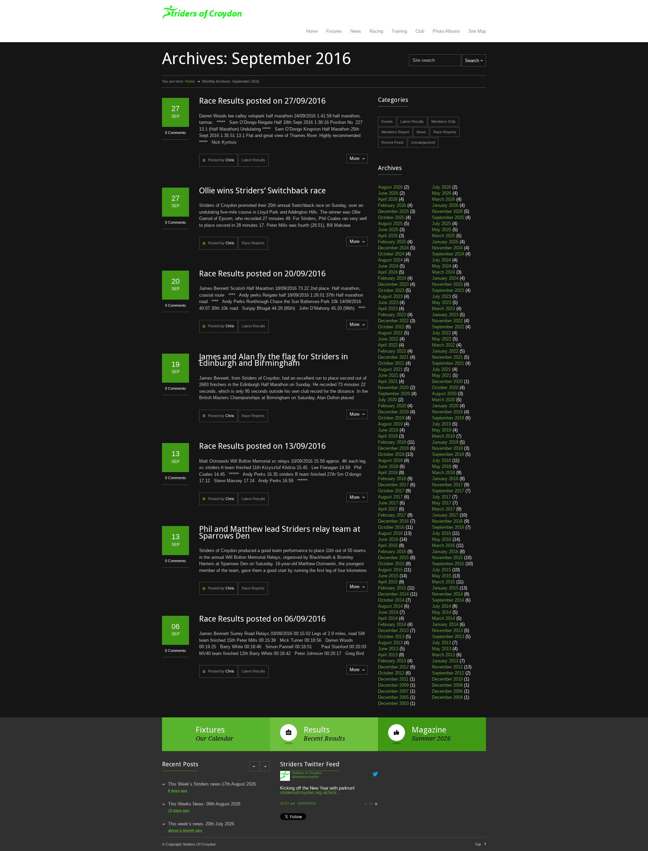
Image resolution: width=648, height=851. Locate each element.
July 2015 (441, 569)
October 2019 (391, 417)
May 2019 (441, 430)
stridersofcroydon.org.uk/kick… (310, 770)
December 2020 (447, 381)
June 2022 (388, 338)
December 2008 (447, 685)
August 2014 (390, 606)
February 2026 (392, 205)
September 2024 (448, 253)
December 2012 (393, 666)
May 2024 (441, 266)
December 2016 (393, 521)
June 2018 (388, 466)
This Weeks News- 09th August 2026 (204, 803)
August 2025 (390, 223)
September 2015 (448, 563)
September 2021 (448, 363)
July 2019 (441, 424)
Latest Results (253, 160)
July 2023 (441, 296)
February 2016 (392, 551)
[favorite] (376, 782)
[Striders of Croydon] (285, 799)
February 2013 (392, 660)
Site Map (477, 31)
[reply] (365, 782)
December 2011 (393, 679)
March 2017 (443, 509)
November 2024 (447, 247)
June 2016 (388, 539)
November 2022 (447, 320)
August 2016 (390, 533)
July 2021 (441, 369)
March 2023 (443, 308)
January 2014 (445, 624)
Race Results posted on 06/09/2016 (262, 619)
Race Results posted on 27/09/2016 (262, 101)
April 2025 (388, 235)
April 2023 (388, 308)
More (354, 158)
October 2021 (391, 363)
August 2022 (390, 332)
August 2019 (390, 424)
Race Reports (253, 243)
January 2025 (445, 241)
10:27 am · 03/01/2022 (298, 782)
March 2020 (443, 399)
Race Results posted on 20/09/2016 (262, 273)
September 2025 (448, 217)
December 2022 (393, 320)
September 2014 (448, 600)
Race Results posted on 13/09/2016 (262, 446)
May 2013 (441, 648)
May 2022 (441, 338)
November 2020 (393, 387)
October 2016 (391, 527)
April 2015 (388, 581)
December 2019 (393, 411)
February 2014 (392, 624)
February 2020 (392, 405)
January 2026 (445, 205)
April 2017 (388, 509)
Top (478, 844)
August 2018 (390, 460)
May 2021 (441, 375)
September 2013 (448, 636)
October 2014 (391, 600)
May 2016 (441, 539)
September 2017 (448, 490)
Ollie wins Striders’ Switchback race (262, 190)
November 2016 (447, 521)
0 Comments (175, 133)
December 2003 (393, 703)
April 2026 (388, 199)
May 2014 (441, 612)
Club (419, 31)
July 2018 (441, 460)
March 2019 (443, 436)
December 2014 (393, 594)
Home (312, 31)
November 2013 (447, 630)
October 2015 (391, 563)
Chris (229, 160)
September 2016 (448, 527)
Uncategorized (423, 142)
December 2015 (393, 557)
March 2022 (443, 345)
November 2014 (447, 594)
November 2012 (447, 666)
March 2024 (443, 272)
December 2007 (393, 691)
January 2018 (445, 478)
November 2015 (447, 557)
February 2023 (392, 314)
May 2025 (441, 229)
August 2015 (390, 569)
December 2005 (393, 697)
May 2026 (441, 193)
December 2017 (393, 484)
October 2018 (391, 454)
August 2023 (390, 296)
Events (387, 121)
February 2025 (392, 241)
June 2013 (388, 648)
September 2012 (448, 673)
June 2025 (388, 229)
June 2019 (388, 430)
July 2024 (441, 260)
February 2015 (392, 588)
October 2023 (391, 290)
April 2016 (388, 545)
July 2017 (441, 496)
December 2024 (393, 247)
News (355, 31)
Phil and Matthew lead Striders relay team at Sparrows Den (279, 532)
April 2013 (388, 654)
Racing (376, 31)
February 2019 (392, 442)
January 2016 (445, 551)
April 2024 (388, 272)
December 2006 (447, 691)
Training (399, 31)
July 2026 (441, 187)
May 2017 (441, 502)
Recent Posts (392, 142)
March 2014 (443, 618)
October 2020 (445, 387)
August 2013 (390, 642)
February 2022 (392, 351)
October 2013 (391, 636)
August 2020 (444, 393)
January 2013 (445, 660)
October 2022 (391, 326)
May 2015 (441, 575)
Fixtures (334, 31)
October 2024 (391, 253)
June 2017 (388, 502)
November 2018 (447, 448)
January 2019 (445, 442)
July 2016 (441, 533)
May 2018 (441, 466)
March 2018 (443, 472)
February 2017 (392, 515)
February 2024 (392, 278)
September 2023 (448, 290)
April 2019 (388, 436)
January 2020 (445, 405)
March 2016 (443, 545)
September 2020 (394, 393)
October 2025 (391, 217)
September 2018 (448, 454)
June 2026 (388, 193)
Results (317, 730)
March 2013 (443, 654)
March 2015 (443, 581)
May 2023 (441, 302)
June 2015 (388, 575)
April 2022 (388, 345)
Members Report (395, 132)
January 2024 (445, 278)
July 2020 (387, 399)
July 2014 (441, 606)
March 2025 (443, 235)
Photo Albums (446, 31)
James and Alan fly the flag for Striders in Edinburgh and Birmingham (273, 360)
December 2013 (393, 630)
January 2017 (445, 515)
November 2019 (447, 411)
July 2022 (441, 332)
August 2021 (390, 369)
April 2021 (388, 381)
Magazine (429, 730)
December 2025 (393, 211)
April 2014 (388, 618)
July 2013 (441, 642)
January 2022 (445, 351)
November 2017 (447, 484)
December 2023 (393, 284)
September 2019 (448, 417)
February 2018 (392, 478)
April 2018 (388, 472)
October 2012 (391, 673)
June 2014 (388, 612)
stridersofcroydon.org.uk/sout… (342, 812)
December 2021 (393, 357)
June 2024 (388, 266)
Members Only (443, 121)
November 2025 (447, 211)
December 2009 (393, 685)
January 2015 (445, 588)
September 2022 (448, 326)
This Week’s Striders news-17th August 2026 (212, 784)
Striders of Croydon (307, 793)
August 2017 (390, 496)
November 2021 (447, 357)
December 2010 (447, 679)
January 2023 (445, 314)
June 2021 (388, 375)
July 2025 (441, 223)
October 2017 (391, 490)
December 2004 (447, 697)
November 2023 (447, 284)
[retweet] (371, 782)
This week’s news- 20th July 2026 (201, 823)
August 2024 (390, 260)
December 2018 (393, 448)
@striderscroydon (305, 797)
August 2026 (390, 187)
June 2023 (388, 302)
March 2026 (443, 199)
